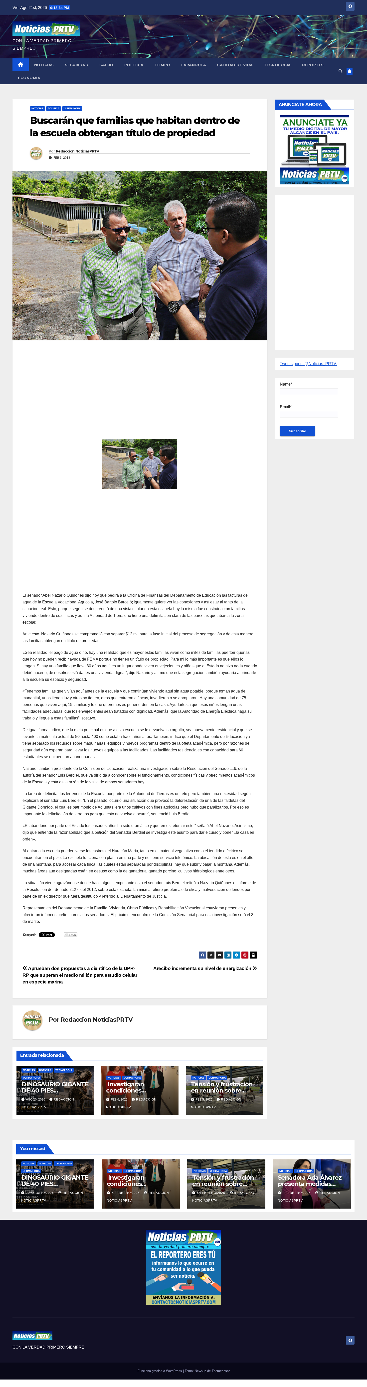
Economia (29, 78)
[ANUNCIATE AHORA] (314, 149)
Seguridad (77, 65)
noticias (29, 1070)
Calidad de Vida (235, 65)
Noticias (44, 65)
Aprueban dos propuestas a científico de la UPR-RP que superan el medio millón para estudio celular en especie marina (79, 975)
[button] (341, 71)
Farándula (193, 65)
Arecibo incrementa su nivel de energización (202, 968)
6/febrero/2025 (126, 1193)
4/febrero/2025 (297, 1193)
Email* (286, 407)
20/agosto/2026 (40, 1193)
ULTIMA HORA (72, 108)
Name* (286, 384)
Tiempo (162, 65)
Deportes (313, 65)
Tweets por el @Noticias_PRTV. (308, 364)
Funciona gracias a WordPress (160, 1371)
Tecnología (277, 65)
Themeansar (221, 1371)
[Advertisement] (139, 380)
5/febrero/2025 (211, 1193)
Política (134, 65)
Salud (106, 65)
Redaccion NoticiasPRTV (77, 151)
